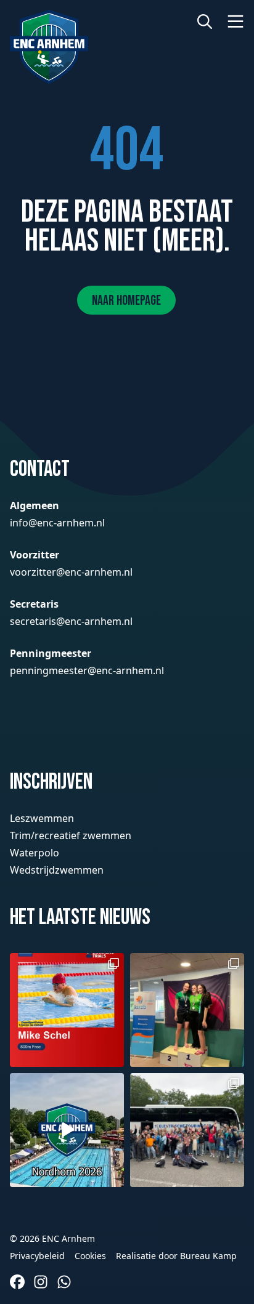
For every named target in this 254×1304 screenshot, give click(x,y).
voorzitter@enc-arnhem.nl (71, 572)
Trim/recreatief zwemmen (70, 835)
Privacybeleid (37, 1256)
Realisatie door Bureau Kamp (176, 1256)
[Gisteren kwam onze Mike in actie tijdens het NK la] (67, 1010)
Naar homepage (126, 300)
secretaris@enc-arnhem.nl (71, 621)
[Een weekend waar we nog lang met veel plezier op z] (67, 1130)
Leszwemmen (42, 818)
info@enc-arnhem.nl (57, 522)
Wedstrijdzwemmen (57, 870)
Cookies (90, 1256)
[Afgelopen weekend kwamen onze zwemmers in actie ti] (187, 1010)
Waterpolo (34, 852)
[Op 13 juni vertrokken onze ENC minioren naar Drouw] (187, 1130)
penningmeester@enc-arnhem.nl (87, 670)
